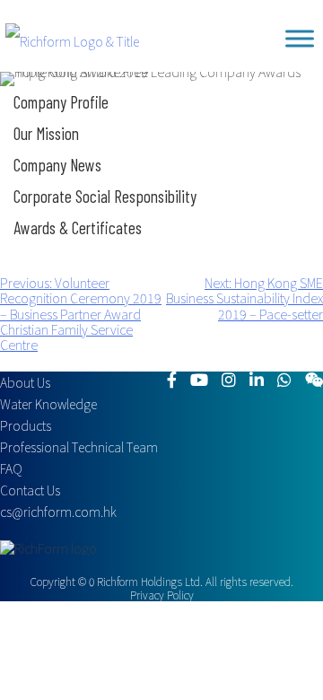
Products (25, 425)
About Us (25, 382)
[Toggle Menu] (299, 38)
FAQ (11, 468)
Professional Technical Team (79, 447)
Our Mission (46, 133)
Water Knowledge (48, 404)
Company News (57, 164)
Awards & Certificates (77, 227)
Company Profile (61, 102)
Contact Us (30, 490)
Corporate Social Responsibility (104, 196)
